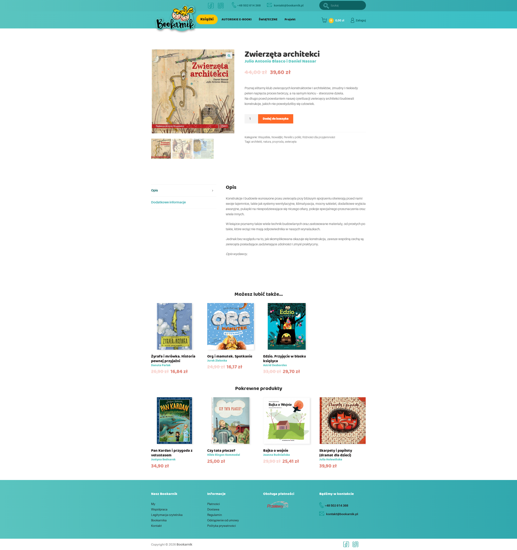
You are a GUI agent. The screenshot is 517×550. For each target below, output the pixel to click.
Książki (207, 19)
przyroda (278, 141)
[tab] (183, 191)
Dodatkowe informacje (168, 202)
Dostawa (213, 509)
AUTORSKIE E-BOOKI (237, 19)
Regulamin (214, 515)
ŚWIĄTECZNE (268, 19)
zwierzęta (290, 141)
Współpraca (159, 509)
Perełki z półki (292, 137)
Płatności (213, 504)
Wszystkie (264, 137)
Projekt (290, 19)
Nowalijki (277, 137)
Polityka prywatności (221, 525)
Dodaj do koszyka (276, 118)
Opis (154, 190)
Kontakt (156, 525)
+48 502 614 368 (249, 5)
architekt (256, 141)
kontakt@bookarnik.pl (289, 5)
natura (267, 141)
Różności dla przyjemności (318, 137)
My (153, 504)
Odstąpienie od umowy (223, 520)
